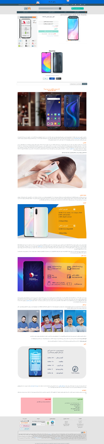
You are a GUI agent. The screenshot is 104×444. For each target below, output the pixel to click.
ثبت (33, 424)
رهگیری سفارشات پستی (66, 424)
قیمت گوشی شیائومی (38, 438)
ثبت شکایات (66, 422)
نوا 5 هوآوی (72, 148)
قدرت (31, 17)
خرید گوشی (49, 434)
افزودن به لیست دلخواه (51, 33)
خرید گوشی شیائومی (62, 386)
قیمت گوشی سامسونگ (58, 438)
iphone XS (40, 246)
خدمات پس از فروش (66, 425)
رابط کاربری (26, 17)
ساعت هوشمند (35, 437)
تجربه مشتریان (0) (73, 83)
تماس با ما (80, 421)
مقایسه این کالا (44, 33)
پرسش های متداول (79, 425)
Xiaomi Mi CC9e (77, 138)
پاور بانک (36, 386)
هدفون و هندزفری (29, 300)
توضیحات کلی (84, 83)
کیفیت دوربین (22, 17)
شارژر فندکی (33, 386)
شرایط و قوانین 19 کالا (80, 424)
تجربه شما (48, 35)
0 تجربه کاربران (52, 35)
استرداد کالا (66, 421)
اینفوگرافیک (34, 17)
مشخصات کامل (79, 83)
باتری (29, 17)
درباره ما (80, 422)
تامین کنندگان (80, 427)
